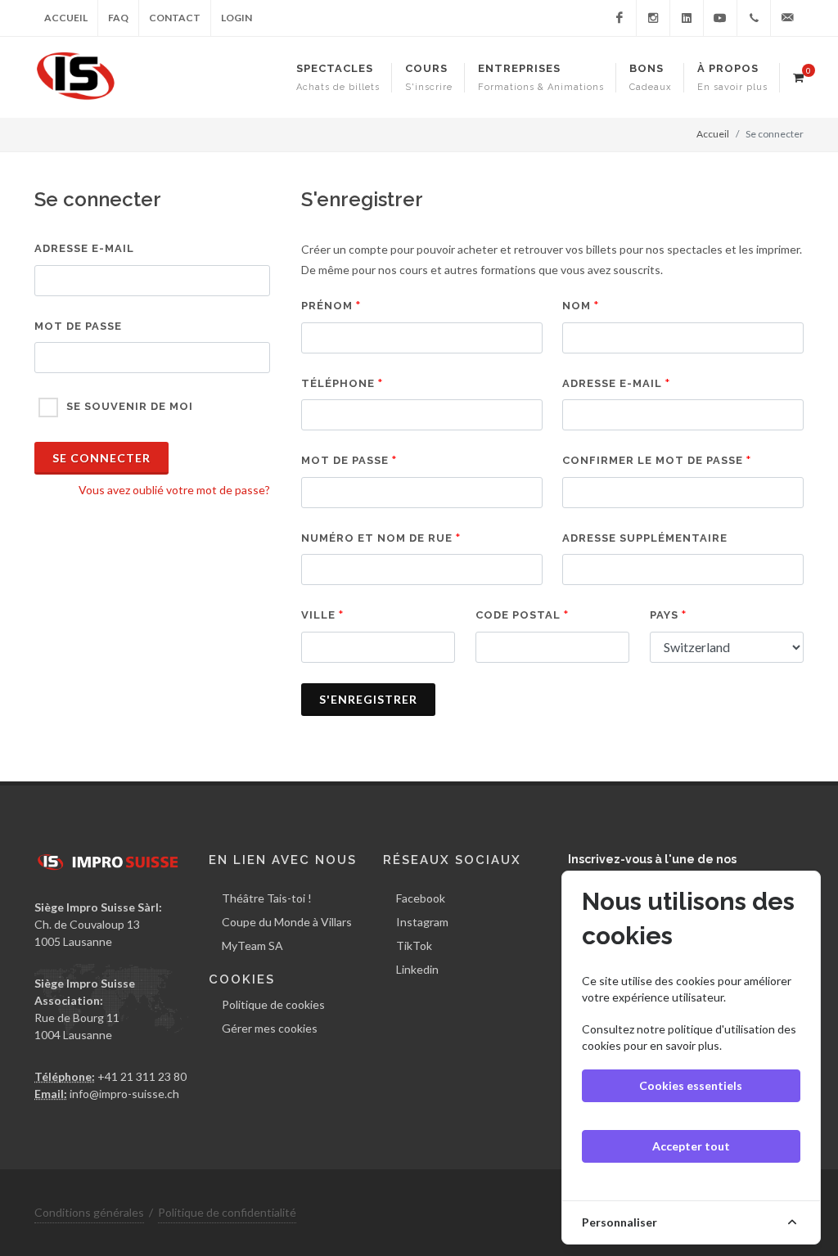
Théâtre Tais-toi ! (267, 898)
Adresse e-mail (84, 248)
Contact (174, 17)
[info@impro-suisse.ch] (787, 18)
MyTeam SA (252, 945)
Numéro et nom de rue (377, 538)
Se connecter (101, 458)
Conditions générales (89, 1212)
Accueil (66, 17)
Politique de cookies (273, 1004)
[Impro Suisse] (619, 18)
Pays (664, 615)
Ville (318, 615)
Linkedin (417, 969)
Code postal (518, 615)
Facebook (420, 898)
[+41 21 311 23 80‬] (753, 18)
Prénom (327, 305)
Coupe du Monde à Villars (287, 922)
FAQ (118, 17)
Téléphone (338, 383)
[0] (798, 75)
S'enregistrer (368, 699)
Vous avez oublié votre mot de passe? (174, 490)
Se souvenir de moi (129, 406)
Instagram (422, 922)
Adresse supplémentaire (645, 538)
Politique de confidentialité (227, 1212)
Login (236, 17)
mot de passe (78, 326)
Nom (576, 305)
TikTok (414, 945)
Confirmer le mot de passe (652, 460)
